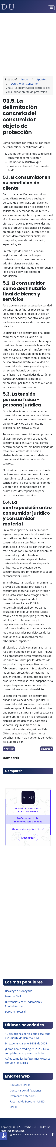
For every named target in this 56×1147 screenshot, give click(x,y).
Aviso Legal (7, 1134)
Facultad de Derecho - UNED (27, 1101)
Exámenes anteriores (23, 1096)
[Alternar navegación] (51, 7)
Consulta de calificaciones (25, 1090)
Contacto (45, 1134)
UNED (13, 1107)
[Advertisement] (28, 43)
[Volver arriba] (50, 1141)
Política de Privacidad (27, 1134)
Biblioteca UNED (20, 1085)
